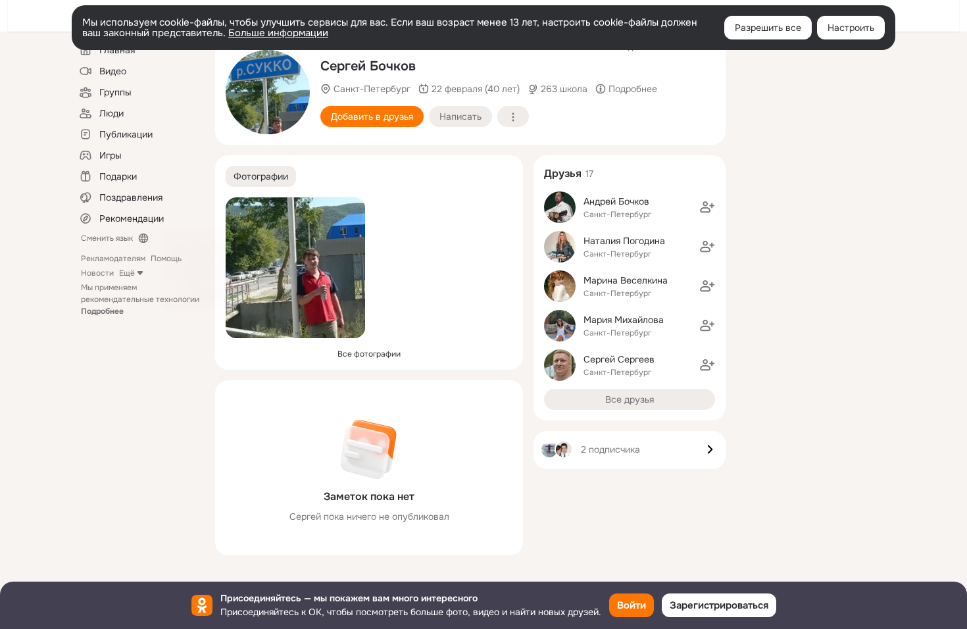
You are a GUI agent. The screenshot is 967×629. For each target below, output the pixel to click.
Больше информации (278, 32)
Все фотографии (369, 354)
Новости (97, 273)
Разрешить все (768, 28)
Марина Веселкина (625, 280)
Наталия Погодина (624, 241)
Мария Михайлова (623, 320)
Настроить (851, 28)
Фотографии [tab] (261, 176)
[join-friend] (707, 207)
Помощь (166, 258)
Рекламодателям (113, 258)
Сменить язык (107, 238)
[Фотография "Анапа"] (268, 92)
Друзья (563, 173)
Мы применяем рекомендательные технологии (140, 299)
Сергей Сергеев (619, 359)
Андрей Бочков (616, 201)
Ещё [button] (127, 273)
